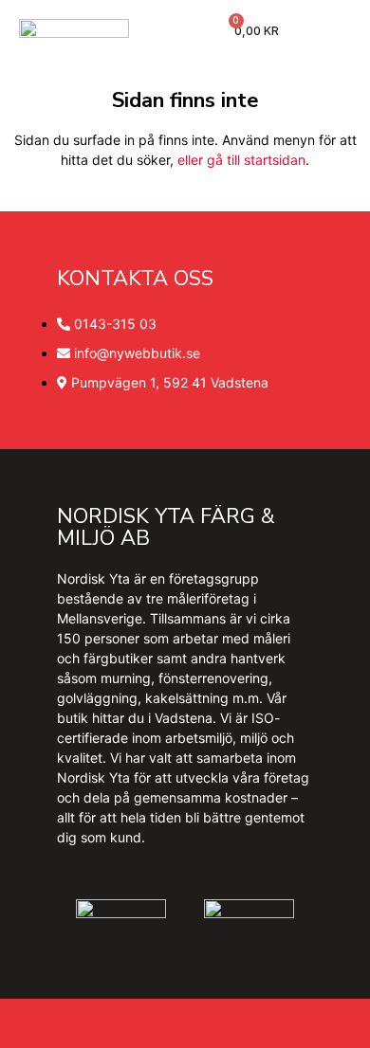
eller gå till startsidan (241, 160)
